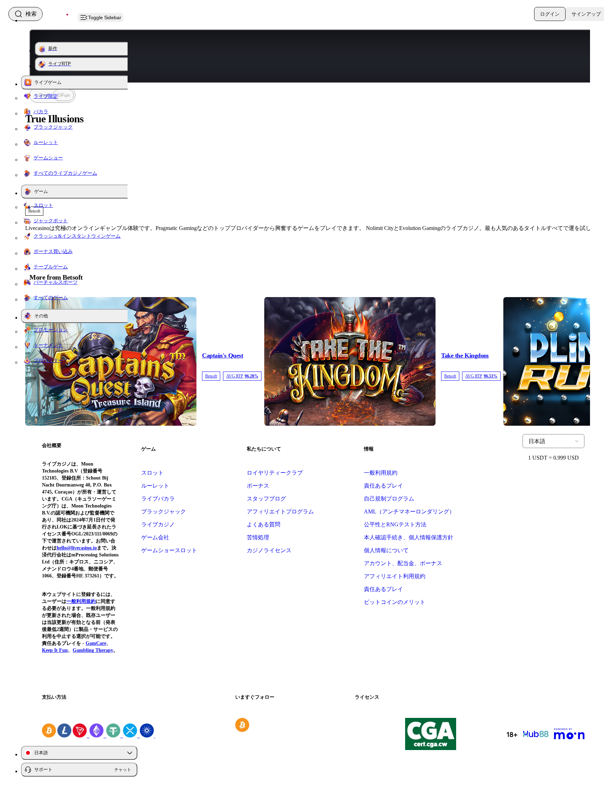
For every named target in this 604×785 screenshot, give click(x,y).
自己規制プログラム (389, 499)
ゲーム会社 (155, 537)
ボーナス (258, 486)
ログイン (550, 14)
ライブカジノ (158, 524)
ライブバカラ (158, 499)
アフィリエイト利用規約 (394, 576)
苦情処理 (258, 537)
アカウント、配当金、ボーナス (403, 563)
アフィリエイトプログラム (280, 511)
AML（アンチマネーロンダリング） (409, 511)
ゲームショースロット (169, 550)
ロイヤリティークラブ (275, 473)
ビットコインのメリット (394, 602)
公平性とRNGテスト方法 (395, 524)
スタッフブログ (266, 499)
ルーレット (155, 486)
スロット (152, 473)
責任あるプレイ (383, 486)
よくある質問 (263, 524)
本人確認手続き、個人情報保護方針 (408, 537)
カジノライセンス (269, 550)
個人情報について (386, 550)
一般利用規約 (380, 473)
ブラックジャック (163, 511)
